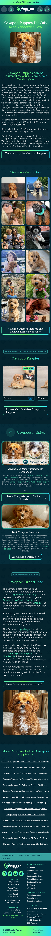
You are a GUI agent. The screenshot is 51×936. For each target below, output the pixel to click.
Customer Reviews (34, 876)
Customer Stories (34, 882)
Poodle (37, 602)
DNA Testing (32, 923)
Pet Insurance (32, 911)
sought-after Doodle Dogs (23, 594)
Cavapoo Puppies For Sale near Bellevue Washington (25, 791)
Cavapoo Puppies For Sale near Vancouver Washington (25, 761)
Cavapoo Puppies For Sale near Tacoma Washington (25, 779)
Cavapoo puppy (17, 482)
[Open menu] (4, 9)
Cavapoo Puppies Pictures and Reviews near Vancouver (25, 330)
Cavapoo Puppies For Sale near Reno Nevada (25, 814)
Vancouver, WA (34, 855)
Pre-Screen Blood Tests (36, 914)
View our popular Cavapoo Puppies (25, 153)
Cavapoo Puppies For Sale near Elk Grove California (25, 838)
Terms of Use (38, 930)
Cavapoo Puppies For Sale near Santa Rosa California (25, 832)
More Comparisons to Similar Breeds (24, 498)
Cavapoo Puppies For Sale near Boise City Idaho (25, 808)
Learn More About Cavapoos (22, 684)
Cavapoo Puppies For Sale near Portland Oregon (25, 767)
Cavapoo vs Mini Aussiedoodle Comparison (25, 470)
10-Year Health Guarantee (37, 908)
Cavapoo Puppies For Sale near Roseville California (25, 820)
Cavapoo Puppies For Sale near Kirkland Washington (25, 797)
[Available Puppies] (11, 9)
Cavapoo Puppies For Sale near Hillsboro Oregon (25, 773)
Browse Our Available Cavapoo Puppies (23, 411)
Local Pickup (32, 873)
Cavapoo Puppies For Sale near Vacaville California (25, 844)
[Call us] (40, 9)
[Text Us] (47, 9)
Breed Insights (32, 898)
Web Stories (32, 888)
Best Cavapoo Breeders (25, 532)
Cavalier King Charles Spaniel (18, 600)
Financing (31, 867)
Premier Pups (7, 855)
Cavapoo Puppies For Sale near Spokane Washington (25, 803)
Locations (20, 855)
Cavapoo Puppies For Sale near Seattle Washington (25, 785)
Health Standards (34, 920)
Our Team (31, 885)
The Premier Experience (36, 865)
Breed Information (34, 895)
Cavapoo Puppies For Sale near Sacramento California (25, 826)
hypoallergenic (25, 629)
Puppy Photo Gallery (35, 879)
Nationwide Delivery (35, 870)
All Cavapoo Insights (24, 556)
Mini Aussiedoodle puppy (37, 482)
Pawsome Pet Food (34, 917)
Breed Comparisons (34, 901)
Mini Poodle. (9, 656)
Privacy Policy (38, 932)
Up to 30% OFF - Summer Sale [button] (25, 2)
